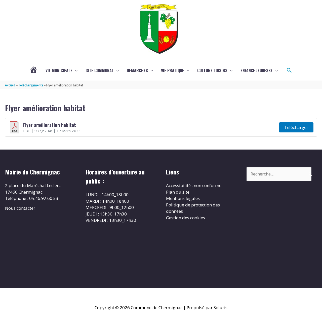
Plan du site (177, 192)
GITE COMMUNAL (100, 70)
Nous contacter (20, 208)
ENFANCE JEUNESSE (256, 70)
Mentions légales (183, 198)
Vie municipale (59, 70)
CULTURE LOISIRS (212, 70)
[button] (289, 70)
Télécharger (296, 127)
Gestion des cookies (185, 218)
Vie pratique (172, 70)
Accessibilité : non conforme (193, 185)
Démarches (137, 70)
